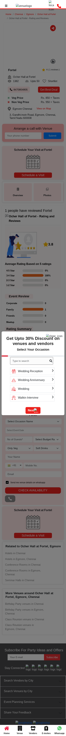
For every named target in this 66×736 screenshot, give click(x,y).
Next (31, 410)
